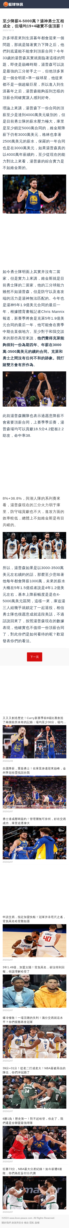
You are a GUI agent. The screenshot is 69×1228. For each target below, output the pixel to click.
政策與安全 (17, 1222)
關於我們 (6, 1222)
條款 (26, 1222)
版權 (37, 1222)
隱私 (31, 1222)
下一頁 (34, 656)
